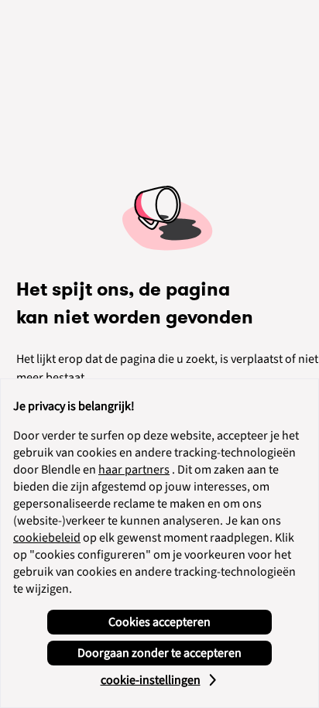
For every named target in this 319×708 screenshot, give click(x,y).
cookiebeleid (47, 537)
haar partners (134, 469)
